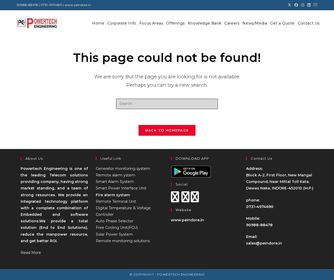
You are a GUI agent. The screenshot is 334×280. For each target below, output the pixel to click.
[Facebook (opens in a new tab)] (296, 5)
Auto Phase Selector (114, 221)
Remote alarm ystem (115, 175)
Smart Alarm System (115, 181)
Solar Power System (114, 234)
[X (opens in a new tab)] (289, 5)
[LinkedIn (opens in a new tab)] (309, 5)
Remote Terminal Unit (116, 201)
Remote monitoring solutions (123, 241)
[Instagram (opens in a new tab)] (303, 5)
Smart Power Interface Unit (121, 188)
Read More (31, 252)
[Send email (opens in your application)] (314, 5)
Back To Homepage (167, 130)
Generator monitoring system (123, 168)
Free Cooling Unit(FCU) (117, 227)
